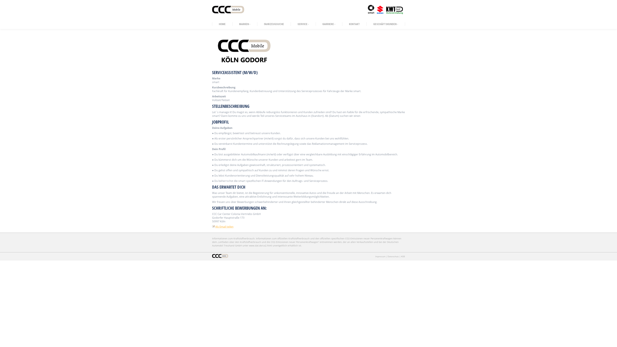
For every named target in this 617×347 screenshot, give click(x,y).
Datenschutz (393, 256)
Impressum (380, 256)
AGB (403, 256)
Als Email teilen (224, 226)
